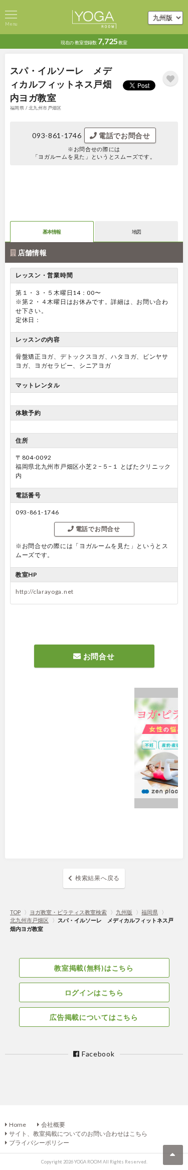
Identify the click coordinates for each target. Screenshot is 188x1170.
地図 (136, 232)
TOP (15, 912)
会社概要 (53, 1124)
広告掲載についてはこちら (94, 1017)
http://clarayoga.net (45, 591)
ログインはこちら (94, 992)
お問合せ (98, 656)
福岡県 (149, 912)
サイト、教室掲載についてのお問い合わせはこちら (78, 1133)
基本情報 (52, 232)
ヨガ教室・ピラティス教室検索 (68, 912)
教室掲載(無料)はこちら (93, 968)
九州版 (124, 912)
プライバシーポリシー (39, 1142)
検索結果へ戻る (97, 878)
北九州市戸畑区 (29, 920)
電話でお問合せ (123, 135)
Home (17, 1124)
